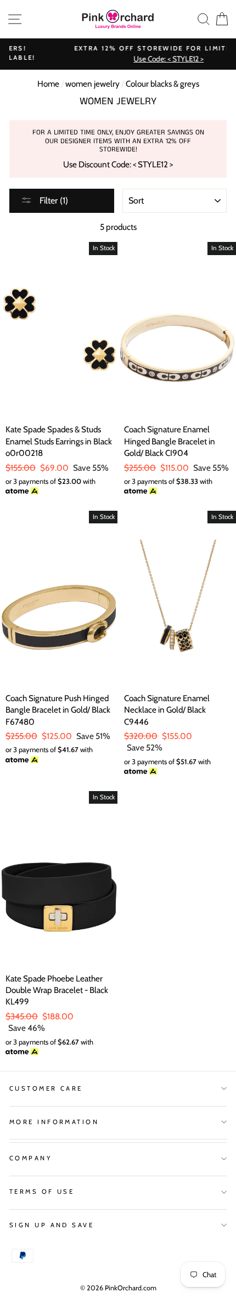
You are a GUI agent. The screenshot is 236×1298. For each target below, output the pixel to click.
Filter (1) (52, 200)
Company (30, 1158)
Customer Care (46, 1088)
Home (48, 83)
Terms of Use (41, 1191)
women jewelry (92, 83)
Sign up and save (51, 1225)
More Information (54, 1122)
